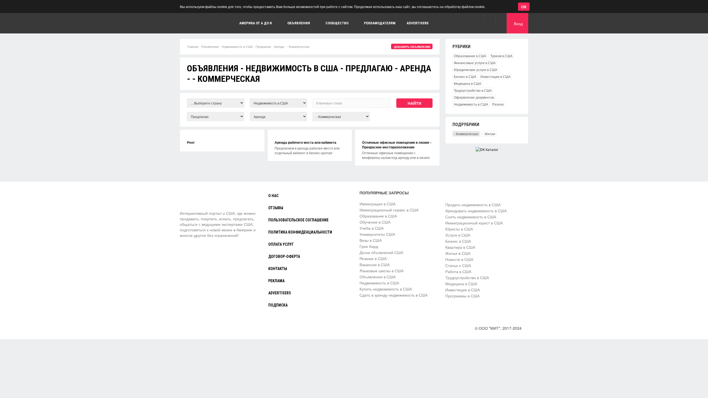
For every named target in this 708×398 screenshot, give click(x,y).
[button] (489, 20)
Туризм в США (501, 55)
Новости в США (459, 259)
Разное (498, 104)
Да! (131, 31)
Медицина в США (467, 83)
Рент (191, 142)
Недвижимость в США (237, 46)
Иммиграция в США (377, 203)
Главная (192, 46)
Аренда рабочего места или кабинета (305, 142)
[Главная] (203, 23)
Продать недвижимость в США (473, 204)
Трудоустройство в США (473, 90)
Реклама (276, 281)
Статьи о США (458, 265)
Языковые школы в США (382, 270)
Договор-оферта (284, 256)
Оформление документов (474, 97)
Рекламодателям (379, 23)
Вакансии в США (375, 264)
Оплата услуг (281, 244)
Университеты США (377, 234)
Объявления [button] (298, 23)
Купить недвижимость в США (386, 289)
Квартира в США (460, 247)
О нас (273, 195)
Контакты (277, 268)
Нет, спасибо (103, 31)
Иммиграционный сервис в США (389, 210)
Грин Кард (369, 246)
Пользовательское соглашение (298, 220)
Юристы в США (459, 229)
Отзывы (275, 208)
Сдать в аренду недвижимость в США (394, 295)
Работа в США (458, 271)
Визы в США (371, 240)
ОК (524, 6)
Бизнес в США (465, 76)
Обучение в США (375, 222)
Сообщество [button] (337, 23)
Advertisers (418, 23)
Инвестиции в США (495, 76)
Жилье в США (457, 253)
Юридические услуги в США (475, 69)
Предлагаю (263, 46)
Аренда (279, 46)
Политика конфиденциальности (300, 232)
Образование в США (470, 55)
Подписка (278, 305)
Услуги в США (457, 235)
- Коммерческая (466, 133)
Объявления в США (377, 276)
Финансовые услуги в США (475, 62)
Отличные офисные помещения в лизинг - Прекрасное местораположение (396, 145)
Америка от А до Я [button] (255, 23)
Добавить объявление (412, 47)
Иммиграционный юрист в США (474, 223)
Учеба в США (372, 228)
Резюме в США (373, 258)
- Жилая (489, 133)
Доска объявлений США (381, 252)
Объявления (210, 46)
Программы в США (462, 295)
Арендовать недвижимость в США (476, 210)
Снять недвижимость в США (470, 216)
